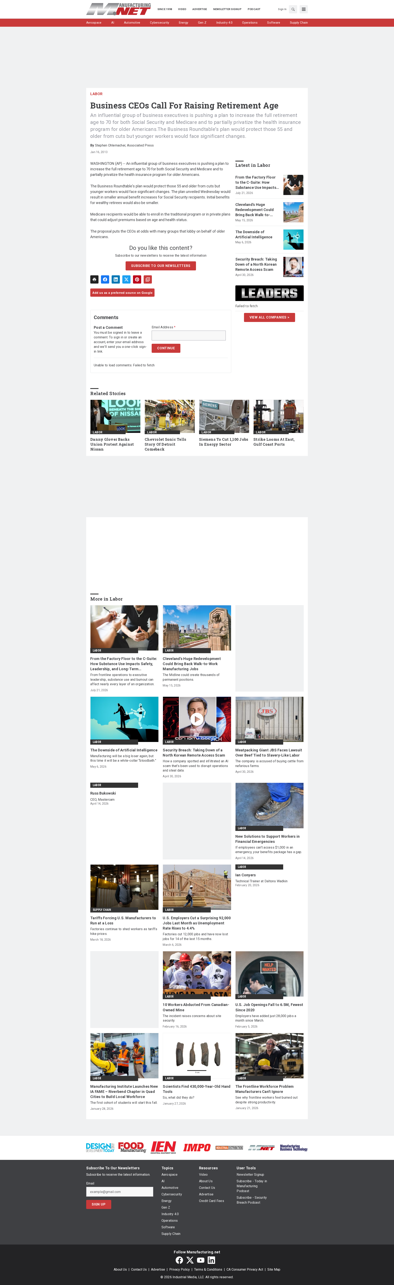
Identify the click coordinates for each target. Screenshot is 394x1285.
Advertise (158, 1269)
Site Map (273, 1269)
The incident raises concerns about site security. (192, 1018)
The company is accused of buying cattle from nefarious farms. (269, 763)
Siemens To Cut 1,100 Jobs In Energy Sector (223, 442)
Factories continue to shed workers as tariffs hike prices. (123, 931)
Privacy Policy (179, 1269)
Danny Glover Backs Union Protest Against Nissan (112, 444)
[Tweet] (126, 279)
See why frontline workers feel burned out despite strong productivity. (266, 1100)
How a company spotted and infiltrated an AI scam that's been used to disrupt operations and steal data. (195, 765)
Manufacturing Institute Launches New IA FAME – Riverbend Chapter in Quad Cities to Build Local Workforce (124, 1091)
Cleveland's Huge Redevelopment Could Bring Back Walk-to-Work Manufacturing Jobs (254, 210)
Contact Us (139, 1269)
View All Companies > (270, 317)
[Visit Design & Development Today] (100, 1147)
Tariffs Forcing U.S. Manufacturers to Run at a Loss (123, 920)
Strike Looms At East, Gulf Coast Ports (273, 442)
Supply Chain (102, 909)
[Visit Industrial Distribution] (229, 1147)
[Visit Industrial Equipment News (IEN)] (163, 1147)
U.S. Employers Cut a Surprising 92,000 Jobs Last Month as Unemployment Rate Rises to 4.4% (197, 923)
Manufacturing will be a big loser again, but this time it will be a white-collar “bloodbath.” (123, 758)
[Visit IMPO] (197, 1147)
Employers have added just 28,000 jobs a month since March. (265, 1018)
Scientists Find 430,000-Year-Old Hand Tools (196, 1089)
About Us (120, 1269)
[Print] (94, 279)
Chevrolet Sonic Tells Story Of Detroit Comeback (165, 444)
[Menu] (304, 9)
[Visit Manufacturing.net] (261, 1147)
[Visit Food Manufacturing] (132, 1147)
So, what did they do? (178, 1097)
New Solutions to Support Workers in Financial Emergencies (267, 839)
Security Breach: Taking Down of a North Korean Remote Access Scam (256, 264)
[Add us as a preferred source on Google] (148, 279)
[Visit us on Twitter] (190, 1260)
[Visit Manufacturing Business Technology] (294, 1147)
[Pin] (137, 279)
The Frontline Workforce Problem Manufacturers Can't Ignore (264, 1089)
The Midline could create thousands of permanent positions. (191, 677)
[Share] (105, 279)
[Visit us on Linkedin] (211, 1260)
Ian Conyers (245, 875)
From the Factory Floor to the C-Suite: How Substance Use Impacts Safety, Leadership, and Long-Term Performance (257, 182)
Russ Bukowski (103, 793)
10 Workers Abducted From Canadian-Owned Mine (196, 1007)
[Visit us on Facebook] (179, 1260)
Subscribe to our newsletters (160, 266)
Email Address (164, 327)
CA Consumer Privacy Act (245, 1269)
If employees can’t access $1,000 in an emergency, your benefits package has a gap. (268, 850)
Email (90, 1183)
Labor (96, 94)
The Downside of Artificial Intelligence (254, 234)
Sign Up (99, 1204)
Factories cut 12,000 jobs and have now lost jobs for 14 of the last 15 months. (195, 936)
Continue (166, 348)
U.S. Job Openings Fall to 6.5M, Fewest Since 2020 (269, 1007)
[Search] (293, 9)
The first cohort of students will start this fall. (124, 1103)
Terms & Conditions (208, 1269)
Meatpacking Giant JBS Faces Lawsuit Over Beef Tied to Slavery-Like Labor (268, 752)
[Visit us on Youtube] (200, 1260)
